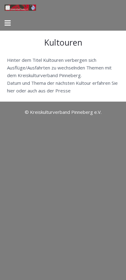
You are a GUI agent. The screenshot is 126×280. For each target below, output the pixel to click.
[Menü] (7, 23)
